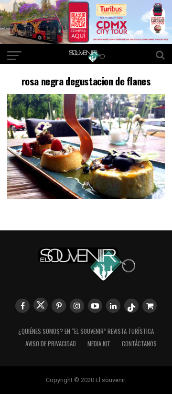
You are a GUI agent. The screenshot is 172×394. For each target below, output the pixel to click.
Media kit (98, 343)
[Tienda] (149, 306)
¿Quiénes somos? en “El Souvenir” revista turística (86, 331)
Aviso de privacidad (50, 343)
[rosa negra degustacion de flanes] (86, 195)
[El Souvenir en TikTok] (131, 306)
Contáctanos (139, 343)
